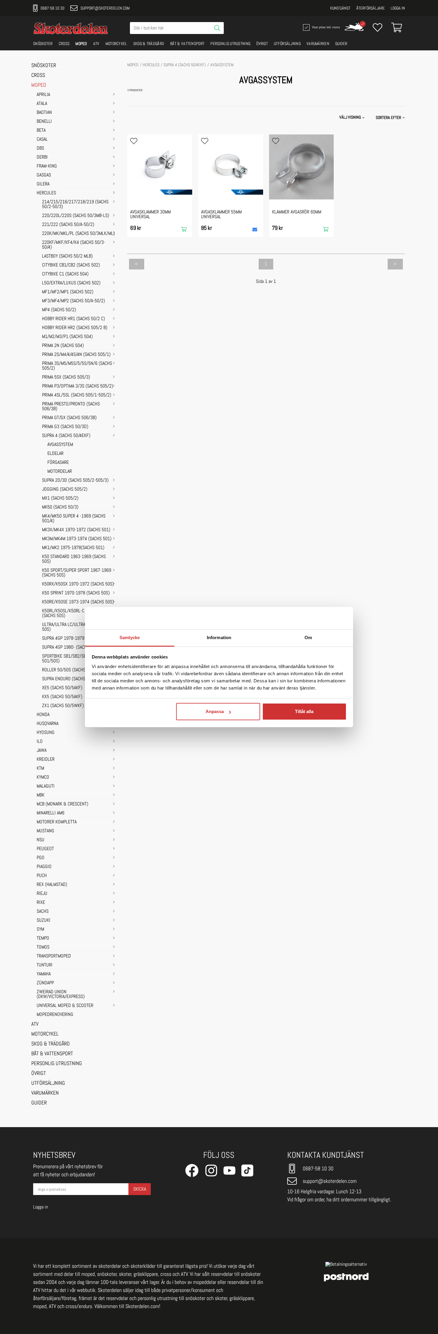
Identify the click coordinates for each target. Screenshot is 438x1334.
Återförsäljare (370, 8)
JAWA (41, 750)
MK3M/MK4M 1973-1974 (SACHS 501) (76, 539)
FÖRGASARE (58, 462)
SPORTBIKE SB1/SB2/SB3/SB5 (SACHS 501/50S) (77, 659)
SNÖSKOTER (43, 43)
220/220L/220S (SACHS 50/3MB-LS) (75, 216)
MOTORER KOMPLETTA (57, 822)
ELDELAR (55, 453)
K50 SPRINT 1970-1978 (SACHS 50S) (76, 593)
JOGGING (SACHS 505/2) (64, 489)
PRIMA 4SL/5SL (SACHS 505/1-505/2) (76, 395)
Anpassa (215, 711)
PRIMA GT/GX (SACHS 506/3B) (69, 418)
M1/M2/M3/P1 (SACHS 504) (67, 337)
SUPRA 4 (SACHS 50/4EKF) (66, 436)
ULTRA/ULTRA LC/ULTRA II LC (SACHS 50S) (75, 627)
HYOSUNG (46, 732)
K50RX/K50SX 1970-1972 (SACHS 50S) (78, 584)
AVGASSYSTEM (60, 444)
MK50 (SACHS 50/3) (60, 507)
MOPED (81, 43)
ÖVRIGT (262, 43)
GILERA (43, 184)
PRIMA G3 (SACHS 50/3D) (65, 427)
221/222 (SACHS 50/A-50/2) (68, 224)
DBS (40, 148)
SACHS (43, 911)
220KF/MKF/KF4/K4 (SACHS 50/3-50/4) (73, 245)
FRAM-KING (47, 166)
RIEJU (42, 893)
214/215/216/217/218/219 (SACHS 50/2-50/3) (75, 204)
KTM (40, 768)
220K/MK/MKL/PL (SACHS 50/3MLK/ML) (78, 233)
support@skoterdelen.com (105, 8)
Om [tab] (308, 637)
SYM (40, 929)
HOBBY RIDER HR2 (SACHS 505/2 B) (74, 328)
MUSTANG (45, 831)
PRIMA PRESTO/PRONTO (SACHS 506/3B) (71, 407)
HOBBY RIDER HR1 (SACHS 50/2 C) (73, 319)
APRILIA (43, 94)
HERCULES (46, 193)
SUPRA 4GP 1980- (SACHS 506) (70, 647)
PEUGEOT (45, 849)
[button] (391, 117)
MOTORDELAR (59, 471)
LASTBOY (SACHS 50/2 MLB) (67, 256)
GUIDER (341, 43)
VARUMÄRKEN (318, 43)
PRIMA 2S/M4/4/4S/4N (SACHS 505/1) (76, 354)
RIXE (41, 902)
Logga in (398, 8)
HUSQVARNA (47, 723)
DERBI (42, 157)
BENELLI (44, 121)
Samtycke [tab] (129, 637)
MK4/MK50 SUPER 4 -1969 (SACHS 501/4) (73, 519)
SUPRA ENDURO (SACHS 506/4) (70, 679)
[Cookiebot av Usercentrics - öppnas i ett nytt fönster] (320, 617)
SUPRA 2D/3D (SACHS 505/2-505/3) (75, 480)
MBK (40, 795)
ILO (40, 741)
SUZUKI (43, 920)
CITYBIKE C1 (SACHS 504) (65, 274)
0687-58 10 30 (52, 8)
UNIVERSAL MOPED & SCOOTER (65, 1005)
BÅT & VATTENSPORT (187, 43)
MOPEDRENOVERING (55, 1014)
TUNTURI (44, 965)
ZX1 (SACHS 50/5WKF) (63, 706)
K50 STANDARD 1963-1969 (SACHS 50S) (74, 559)
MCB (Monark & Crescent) (62, 804)
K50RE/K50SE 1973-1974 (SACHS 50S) (78, 602)
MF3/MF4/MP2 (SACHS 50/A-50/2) (73, 301)
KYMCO (43, 777)
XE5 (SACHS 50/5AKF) (62, 688)
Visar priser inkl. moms (325, 27)
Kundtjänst (340, 8)
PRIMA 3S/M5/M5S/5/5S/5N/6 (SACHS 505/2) (77, 366)
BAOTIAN (44, 112)
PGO (40, 858)
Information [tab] (219, 637)
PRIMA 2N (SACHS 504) (63, 345)
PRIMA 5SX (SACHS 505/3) (66, 377)
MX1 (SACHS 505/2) (60, 498)
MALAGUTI (46, 786)
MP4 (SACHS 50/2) (59, 310)
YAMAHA (44, 974)
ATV (96, 43)
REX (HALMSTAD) (52, 884)
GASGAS (44, 175)
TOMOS (43, 947)
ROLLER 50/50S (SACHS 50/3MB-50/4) (77, 670)
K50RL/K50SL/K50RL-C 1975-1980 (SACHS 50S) (74, 613)
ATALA (42, 103)
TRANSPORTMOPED (54, 956)
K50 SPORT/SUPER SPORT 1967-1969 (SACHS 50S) (76, 573)
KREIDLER (46, 759)
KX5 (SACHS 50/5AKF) (62, 697)
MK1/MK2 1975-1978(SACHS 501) (73, 548)
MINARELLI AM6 (50, 813)
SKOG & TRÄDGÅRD (148, 43)
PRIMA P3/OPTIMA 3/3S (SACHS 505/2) (77, 386)
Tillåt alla (304, 711)
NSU (40, 840)
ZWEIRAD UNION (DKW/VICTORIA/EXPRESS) (61, 994)
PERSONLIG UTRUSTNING (230, 43)
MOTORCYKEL (116, 43)
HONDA (43, 715)
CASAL (42, 139)
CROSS (64, 43)
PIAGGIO (44, 867)
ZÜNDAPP (45, 983)
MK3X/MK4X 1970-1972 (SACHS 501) (76, 530)
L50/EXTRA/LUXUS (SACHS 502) (71, 283)
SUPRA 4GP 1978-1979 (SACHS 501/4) (77, 638)
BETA (41, 130)
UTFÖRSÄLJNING (287, 43)
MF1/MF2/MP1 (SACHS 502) (67, 292)
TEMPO (43, 938)
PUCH (42, 876)
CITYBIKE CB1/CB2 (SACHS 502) (71, 265)
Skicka (139, 1189)
